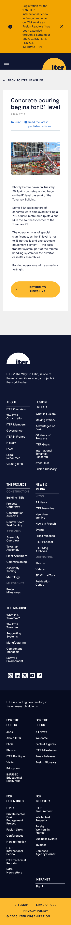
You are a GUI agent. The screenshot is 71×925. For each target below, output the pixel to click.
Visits (10, 762)
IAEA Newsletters (14, 871)
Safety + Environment (15, 660)
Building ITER (15, 497)
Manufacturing (16, 642)
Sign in (40, 886)
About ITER (14, 738)
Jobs (10, 732)
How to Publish (16, 841)
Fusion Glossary (46, 469)
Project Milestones (14, 591)
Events (40, 529)
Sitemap (21, 905)
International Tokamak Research (44, 454)
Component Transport (14, 650)
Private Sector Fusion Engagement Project (16, 819)
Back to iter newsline (25, 80)
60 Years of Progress (43, 437)
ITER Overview (16, 409)
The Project (16, 484)
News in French (46, 523)
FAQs (10, 449)
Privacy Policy (35, 911)
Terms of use (45, 905)
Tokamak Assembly (13, 548)
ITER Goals (43, 444)
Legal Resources (14, 456)
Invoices (41, 845)
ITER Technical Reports (16, 862)
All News (41, 502)
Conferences (15, 835)
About (12, 402)
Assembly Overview (13, 539)
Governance (14, 430)
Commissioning (17, 562)
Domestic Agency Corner (45, 853)
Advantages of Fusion (45, 428)
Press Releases (45, 756)
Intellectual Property (43, 819)
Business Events (46, 839)
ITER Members (16, 424)
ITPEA (10, 808)
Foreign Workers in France (43, 829)
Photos (40, 563)
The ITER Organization (15, 417)
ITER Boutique (16, 756)
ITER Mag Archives (42, 550)
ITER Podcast (44, 542)
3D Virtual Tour (45, 575)
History (11, 442)
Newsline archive (42, 516)
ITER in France (16, 436)
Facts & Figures (46, 744)
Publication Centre (43, 583)
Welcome (42, 738)
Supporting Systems (14, 635)
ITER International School (15, 851)
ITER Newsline (45, 508)
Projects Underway (13, 505)
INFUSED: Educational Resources (14, 778)
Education (13, 768)
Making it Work (45, 420)
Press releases (45, 536)
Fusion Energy (41, 405)
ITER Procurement (44, 810)
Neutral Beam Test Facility (15, 524)
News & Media (42, 487)
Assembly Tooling (13, 570)
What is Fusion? (46, 414)
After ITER (42, 463)
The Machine (17, 608)
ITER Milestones (46, 750)
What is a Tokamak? (13, 617)
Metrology (13, 577)
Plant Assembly (17, 556)
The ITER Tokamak (13, 626)
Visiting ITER (15, 464)
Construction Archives (15, 514)
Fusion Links (15, 829)
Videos (40, 569)
